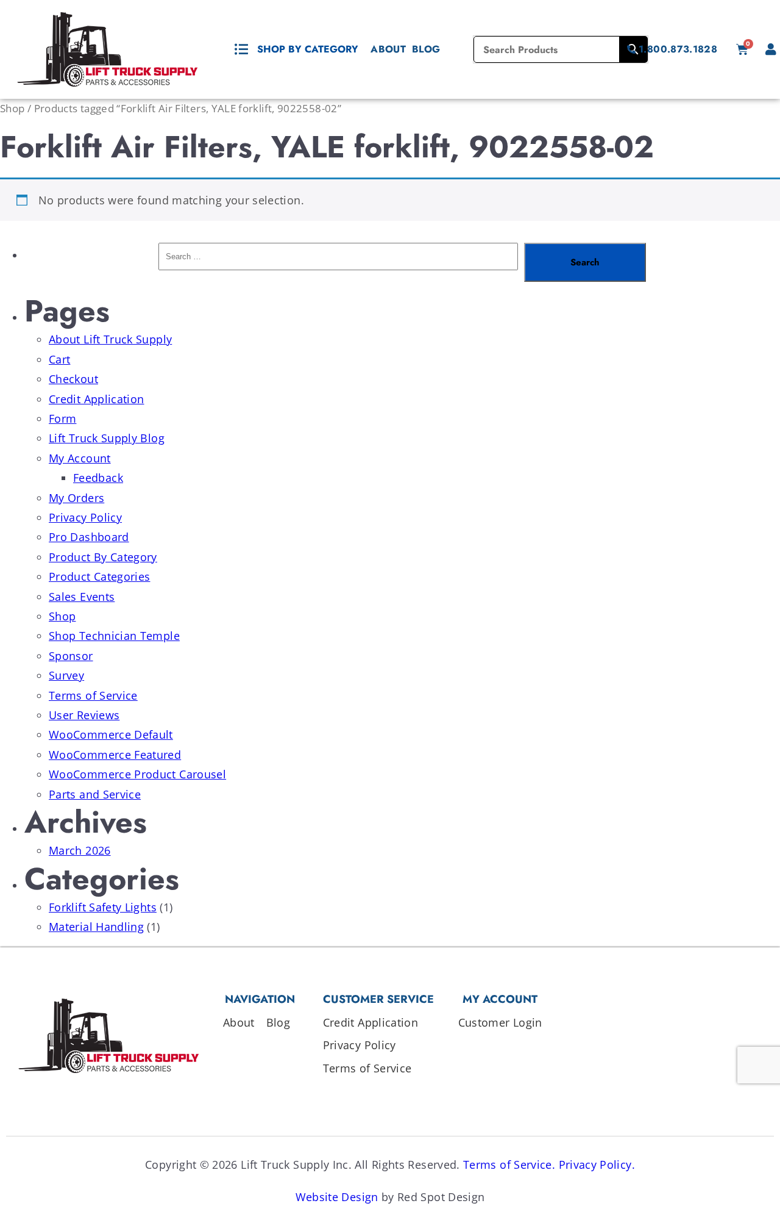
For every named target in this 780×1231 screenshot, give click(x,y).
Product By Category (103, 557)
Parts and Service (95, 794)
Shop (12, 108)
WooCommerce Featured (115, 754)
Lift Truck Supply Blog (107, 438)
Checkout (73, 378)
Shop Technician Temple (114, 635)
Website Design (337, 1197)
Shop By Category (307, 49)
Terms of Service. (509, 1164)
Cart (59, 359)
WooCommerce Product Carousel (137, 774)
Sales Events (82, 596)
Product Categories (99, 576)
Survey (66, 675)
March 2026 (80, 850)
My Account (80, 458)
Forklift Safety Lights (103, 907)
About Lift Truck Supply (110, 339)
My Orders (76, 497)
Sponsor (71, 655)
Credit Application (96, 399)
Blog (426, 49)
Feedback (98, 477)
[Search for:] (338, 262)
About (388, 49)
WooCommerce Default (111, 734)
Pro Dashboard (89, 536)
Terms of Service (93, 695)
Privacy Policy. (597, 1164)
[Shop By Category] (241, 49)
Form (62, 418)
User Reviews (84, 715)
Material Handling (96, 926)
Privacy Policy (85, 517)
